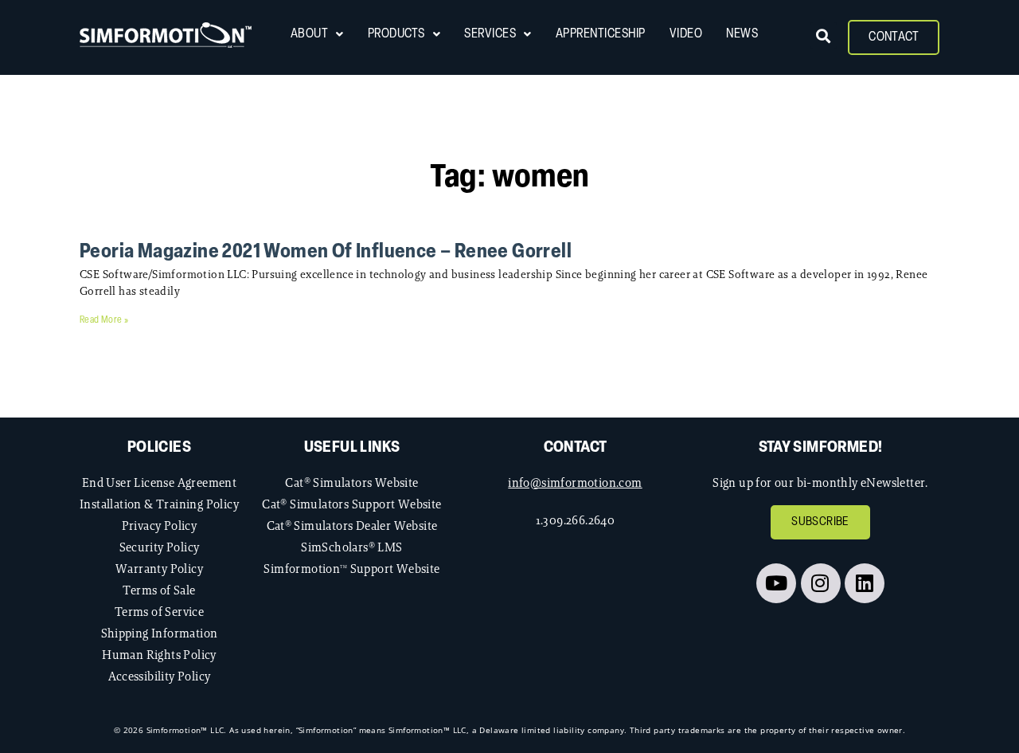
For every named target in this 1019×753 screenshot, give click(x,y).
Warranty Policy (159, 568)
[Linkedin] (864, 583)
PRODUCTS (396, 34)
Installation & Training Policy (159, 504)
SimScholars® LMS (351, 547)
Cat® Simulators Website (351, 482)
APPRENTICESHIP (601, 34)
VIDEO (686, 34)
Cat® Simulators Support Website (351, 504)
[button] (823, 35)
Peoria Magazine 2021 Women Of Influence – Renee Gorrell (326, 252)
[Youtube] (776, 583)
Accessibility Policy (159, 676)
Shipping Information (159, 633)
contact (575, 448)
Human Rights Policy (159, 654)
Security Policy (159, 547)
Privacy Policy (159, 525)
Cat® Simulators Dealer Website (352, 525)
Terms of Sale (159, 590)
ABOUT (310, 34)
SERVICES (490, 34)
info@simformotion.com (575, 482)
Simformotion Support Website (351, 568)
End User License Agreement (159, 482)
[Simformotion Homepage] (166, 35)
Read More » (104, 320)
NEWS (742, 34)
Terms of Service (159, 611)
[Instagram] (821, 583)
